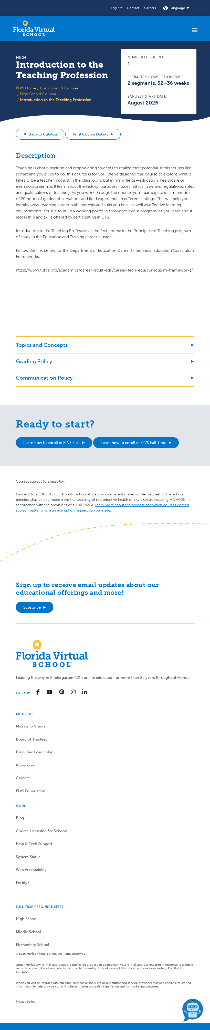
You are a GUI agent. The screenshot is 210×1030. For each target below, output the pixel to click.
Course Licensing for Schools (42, 831)
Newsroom (25, 765)
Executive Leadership (35, 752)
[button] (116, 8)
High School (26, 919)
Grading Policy (34, 361)
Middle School (28, 932)
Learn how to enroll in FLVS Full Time (133, 442)
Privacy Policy (25, 1001)
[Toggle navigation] (195, 30)
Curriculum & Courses (59, 88)
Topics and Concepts (42, 345)
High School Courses (38, 94)
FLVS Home (26, 88)
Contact (133, 8)
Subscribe (32, 607)
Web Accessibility (31, 869)
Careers (150, 8)
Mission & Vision (30, 726)
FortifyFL (24, 882)
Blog (20, 818)
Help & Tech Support (34, 843)
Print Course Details (90, 134)
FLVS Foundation (30, 791)
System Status (28, 857)
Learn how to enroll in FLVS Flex (51, 442)
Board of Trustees (31, 739)
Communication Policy (44, 377)
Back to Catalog (43, 134)
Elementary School (32, 944)
